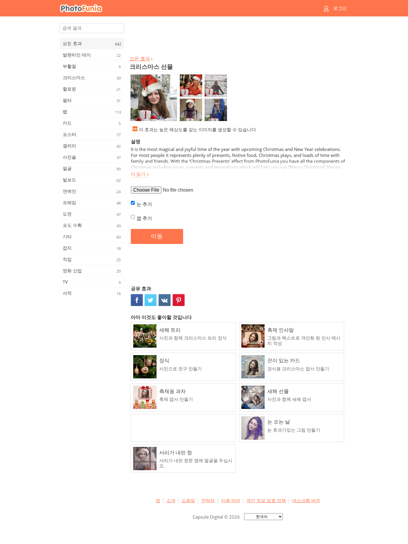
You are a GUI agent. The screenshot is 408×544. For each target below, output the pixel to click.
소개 (170, 500)
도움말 (188, 500)
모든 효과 (140, 58)
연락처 (208, 500)
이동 (157, 236)
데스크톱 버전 (306, 500)
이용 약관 (230, 500)
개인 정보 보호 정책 (266, 500)
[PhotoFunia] (181, 8)
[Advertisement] (237, 37)
